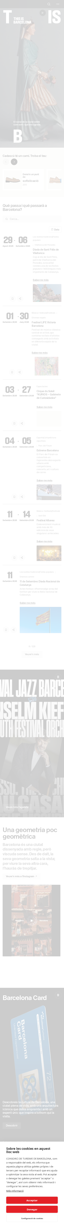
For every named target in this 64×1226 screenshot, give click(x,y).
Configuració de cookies (32, 1218)
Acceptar (32, 1200)
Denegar (32, 1209)
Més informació (15, 1190)
